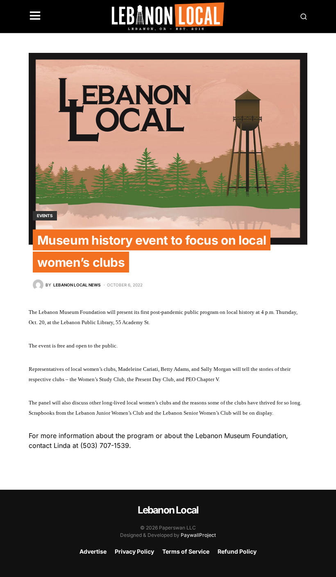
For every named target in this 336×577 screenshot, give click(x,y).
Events (45, 215)
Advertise (93, 551)
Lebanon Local (168, 510)
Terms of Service (185, 551)
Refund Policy (237, 551)
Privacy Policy (134, 551)
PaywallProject (198, 535)
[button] (35, 16)
